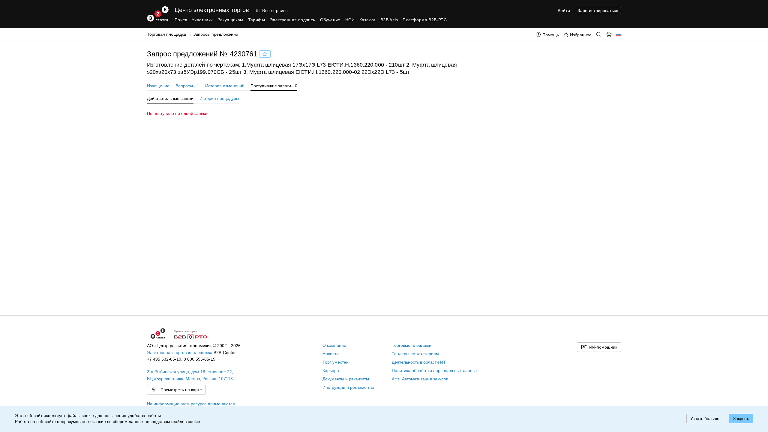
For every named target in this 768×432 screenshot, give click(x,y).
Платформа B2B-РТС (425, 19)
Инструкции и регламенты (348, 387)
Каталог (367, 19)
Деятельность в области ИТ (419, 362)
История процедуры (219, 98)
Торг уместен (335, 362)
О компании (334, 345)
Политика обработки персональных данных (435, 370)
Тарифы (256, 19)
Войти (564, 10)
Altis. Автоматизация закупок (420, 378)
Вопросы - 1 (187, 85)
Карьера (330, 370)
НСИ (350, 19)
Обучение (330, 19)
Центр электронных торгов (212, 10)
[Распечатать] (609, 35)
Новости (330, 353)
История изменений (224, 85)
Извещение (158, 85)
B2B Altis (389, 19)
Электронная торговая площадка (179, 352)
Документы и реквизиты (345, 378)
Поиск (181, 19)
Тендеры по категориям (415, 353)
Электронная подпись (292, 19)
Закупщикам (230, 19)
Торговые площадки (411, 345)
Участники (202, 19)
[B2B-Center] (158, 14)
